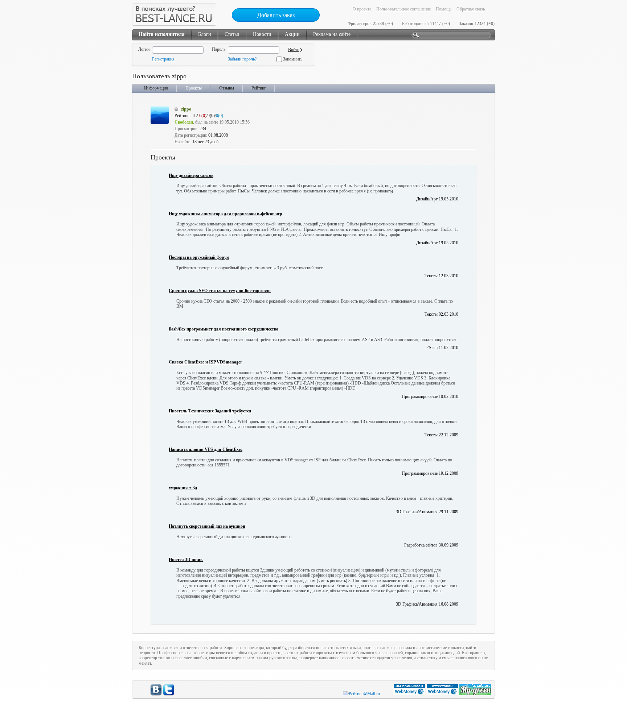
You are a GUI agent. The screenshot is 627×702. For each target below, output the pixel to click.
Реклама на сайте (332, 34)
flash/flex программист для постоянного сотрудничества (223, 329)
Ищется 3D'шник (186, 559)
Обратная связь (470, 9)
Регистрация (163, 59)
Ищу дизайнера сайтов (191, 175)
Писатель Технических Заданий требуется (210, 411)
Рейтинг (258, 88)
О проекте (362, 9)
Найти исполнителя (162, 34)
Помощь (443, 9)
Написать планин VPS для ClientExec (205, 449)
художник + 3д (183, 487)
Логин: (144, 49)
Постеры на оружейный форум (199, 257)
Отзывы (226, 88)
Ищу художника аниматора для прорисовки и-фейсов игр (225, 213)
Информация (156, 88)
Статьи (232, 34)
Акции (292, 34)
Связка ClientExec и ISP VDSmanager (205, 362)
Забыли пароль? (242, 59)
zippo (186, 109)
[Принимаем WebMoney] (409, 693)
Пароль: (219, 49)
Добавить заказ (276, 15)
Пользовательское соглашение (403, 9)
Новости (262, 34)
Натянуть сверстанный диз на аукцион (207, 526)
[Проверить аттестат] (442, 693)
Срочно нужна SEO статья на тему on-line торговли (220, 290)
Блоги (204, 34)
